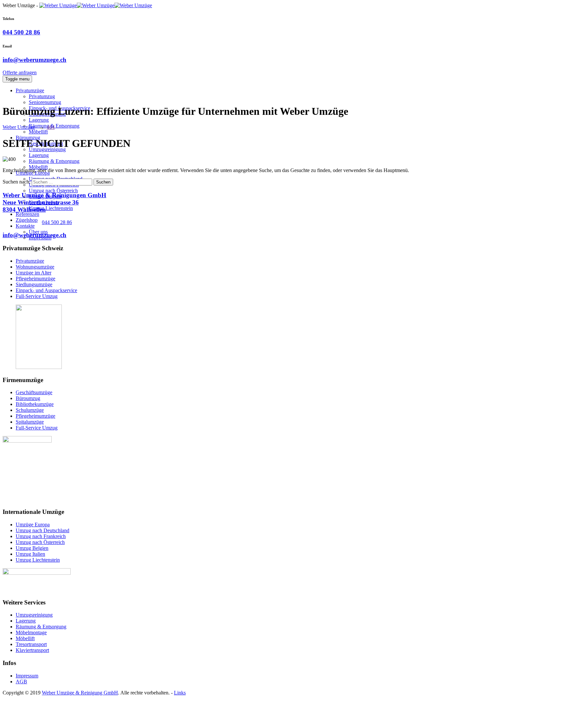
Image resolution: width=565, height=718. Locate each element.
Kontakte (25, 226)
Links (180, 692)
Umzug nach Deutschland (42, 530)
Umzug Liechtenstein (51, 208)
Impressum (27, 675)
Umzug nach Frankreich (41, 536)
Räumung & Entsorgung (54, 161)
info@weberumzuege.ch (34, 59)
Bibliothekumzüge (35, 404)
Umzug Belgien (32, 548)
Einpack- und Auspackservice (46, 290)
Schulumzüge (30, 410)
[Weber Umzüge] (95, 5)
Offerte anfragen (20, 72)
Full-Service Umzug (37, 296)
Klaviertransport (32, 650)
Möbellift (38, 131)
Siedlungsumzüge (34, 284)
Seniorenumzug (45, 102)
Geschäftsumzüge (34, 392)
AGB (21, 681)
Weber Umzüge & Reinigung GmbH (80, 692)
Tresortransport (31, 644)
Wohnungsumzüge (35, 267)
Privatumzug (42, 96)
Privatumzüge (30, 90)
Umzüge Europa (33, 524)
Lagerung (39, 120)
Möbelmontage (31, 632)
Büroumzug (28, 398)
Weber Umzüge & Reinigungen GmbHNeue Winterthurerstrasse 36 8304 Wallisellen (54, 202)
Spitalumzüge (30, 422)
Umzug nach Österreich (53, 190)
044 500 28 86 (21, 32)
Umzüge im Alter (33, 272)
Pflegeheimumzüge (35, 278)
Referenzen (27, 214)
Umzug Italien (30, 554)
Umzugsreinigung (34, 615)
